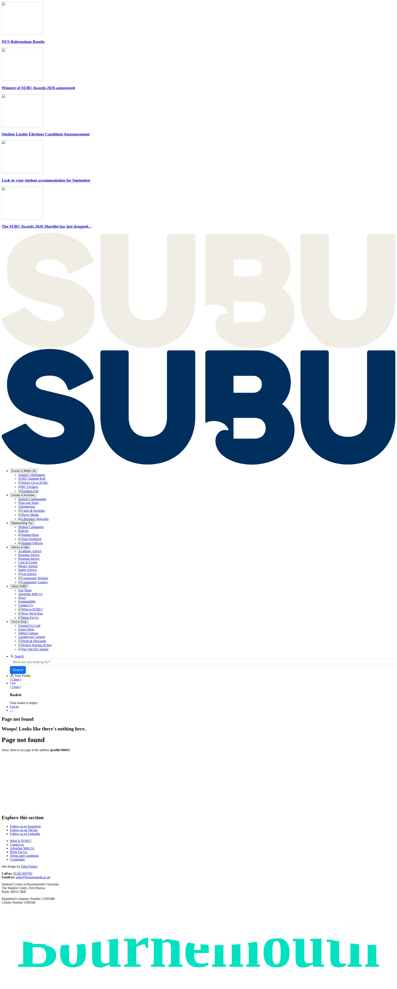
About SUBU (19, 586)
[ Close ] (15, 679)
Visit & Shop (19, 621)
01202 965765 (22, 873)
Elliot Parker (29, 866)
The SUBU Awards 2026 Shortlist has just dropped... (46, 226)
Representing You (22, 523)
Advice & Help (20, 547)
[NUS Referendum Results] (22, 33)
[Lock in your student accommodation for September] (22, 172)
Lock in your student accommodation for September (46, 180)
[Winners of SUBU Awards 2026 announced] (22, 80)
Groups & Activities (23, 495)
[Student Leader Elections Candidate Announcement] (22, 126)
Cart (13, 683)
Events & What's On (24, 470)
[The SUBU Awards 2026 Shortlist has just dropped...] (22, 218)
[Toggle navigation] (11, 711)
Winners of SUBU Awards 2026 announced (38, 88)
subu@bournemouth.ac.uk (33, 877)
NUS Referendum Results (23, 42)
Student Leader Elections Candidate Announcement (46, 134)
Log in (14, 706)
